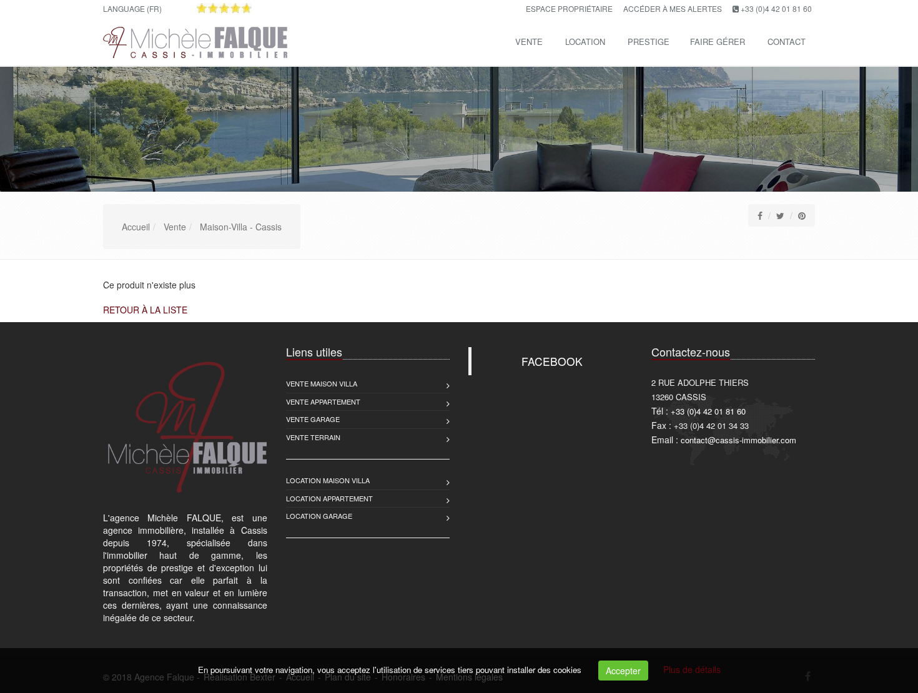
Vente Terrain (313, 437)
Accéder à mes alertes (672, 8)
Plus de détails (692, 669)
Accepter (623, 670)
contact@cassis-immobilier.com (738, 440)
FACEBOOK (552, 361)
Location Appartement (329, 498)
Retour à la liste (145, 309)
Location (585, 41)
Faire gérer (717, 41)
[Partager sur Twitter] (780, 215)
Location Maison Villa (328, 480)
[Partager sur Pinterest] (802, 215)
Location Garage (319, 516)
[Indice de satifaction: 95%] (224, 8)
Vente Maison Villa (321, 383)
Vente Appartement (323, 401)
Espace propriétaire (569, 8)
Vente (529, 41)
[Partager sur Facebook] (760, 215)
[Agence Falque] (194, 40)
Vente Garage (313, 419)
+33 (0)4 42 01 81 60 (776, 8)
